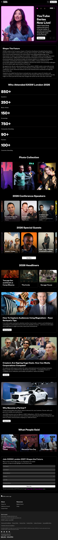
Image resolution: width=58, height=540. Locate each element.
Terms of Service (39, 489)
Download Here (7, 330)
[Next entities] (54, 211)
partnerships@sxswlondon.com (14, 518)
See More (29, 258)
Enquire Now (4, 508)
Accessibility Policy (47, 523)
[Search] (48, 2)
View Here (6, 375)
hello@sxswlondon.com (12, 516)
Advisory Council (5, 506)
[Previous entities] (3, 211)
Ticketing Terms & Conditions (7, 525)
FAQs (18, 506)
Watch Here (41, 38)
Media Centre (20, 504)
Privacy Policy (30, 489)
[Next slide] (53, 38)
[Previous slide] (50, 38)
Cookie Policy (30, 523)
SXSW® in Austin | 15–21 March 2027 (9, 520)
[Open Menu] (1, 1)
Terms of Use (22, 523)
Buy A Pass (53, 2)
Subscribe (29, 486)
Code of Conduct (38, 523)
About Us (3, 504)
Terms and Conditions (6, 523)
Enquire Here (7, 421)
